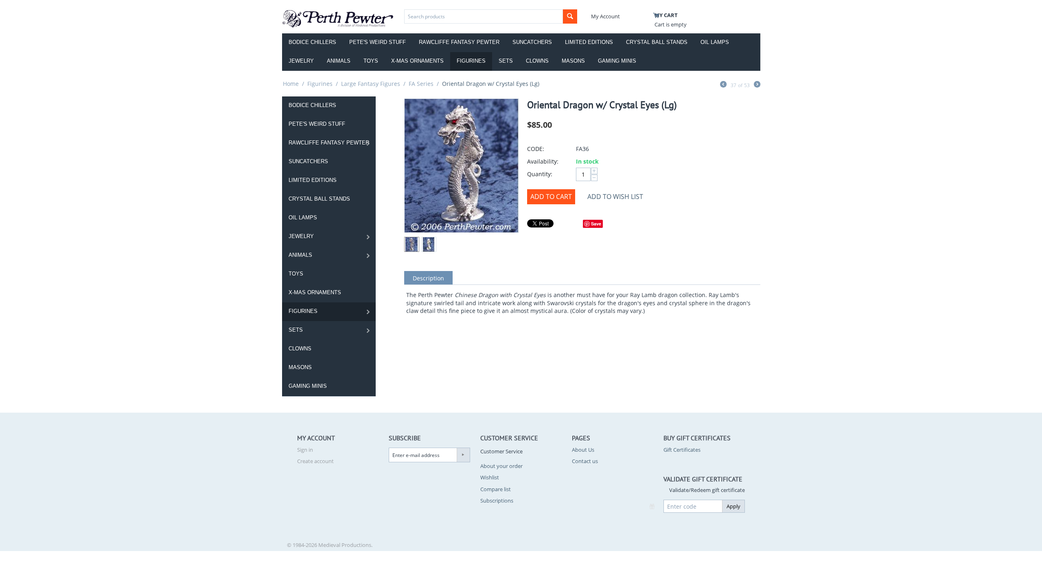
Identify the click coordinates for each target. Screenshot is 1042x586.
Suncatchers (532, 42)
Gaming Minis (617, 61)
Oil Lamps (715, 42)
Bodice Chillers (312, 42)
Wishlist (489, 477)
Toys (370, 61)
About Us (583, 449)
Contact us (585, 461)
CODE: (535, 149)
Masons (573, 61)
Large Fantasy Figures (370, 83)
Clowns (537, 61)
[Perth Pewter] (338, 18)
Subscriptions (496, 500)
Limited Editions (589, 42)
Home (291, 83)
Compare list (495, 489)
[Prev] (723, 85)
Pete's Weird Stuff (377, 42)
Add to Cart (551, 196)
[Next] (757, 85)
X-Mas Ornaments (417, 61)
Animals (338, 61)
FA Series (421, 83)
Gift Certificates (682, 449)
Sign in (305, 449)
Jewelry (301, 61)
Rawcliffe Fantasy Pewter (459, 42)
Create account (315, 461)
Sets (506, 61)
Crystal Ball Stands (656, 42)
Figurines (471, 61)
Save (596, 224)
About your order (501, 466)
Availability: (542, 161)
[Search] (570, 16)
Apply (733, 506)
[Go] (463, 455)
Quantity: (539, 174)
